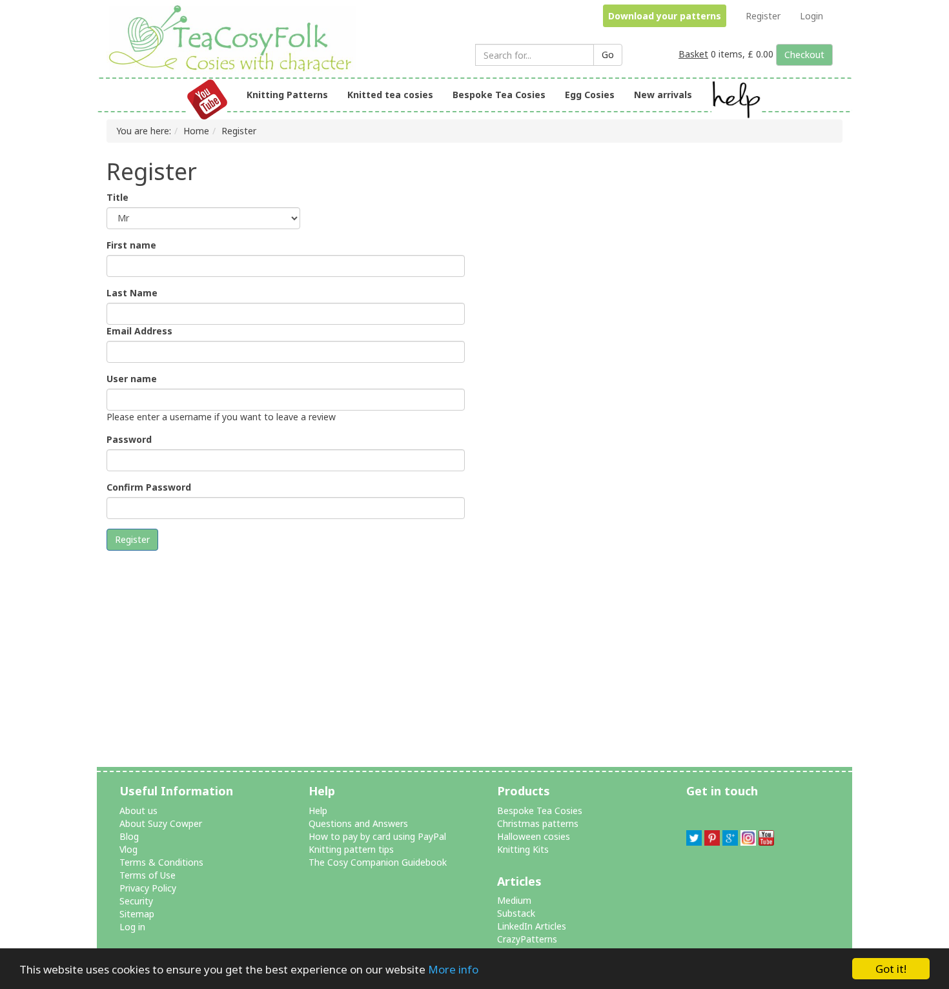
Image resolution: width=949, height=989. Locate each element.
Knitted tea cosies (390, 94)
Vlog (128, 849)
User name (132, 378)
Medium (514, 900)
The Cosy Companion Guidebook (378, 862)
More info (453, 969)
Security (136, 901)
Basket (693, 54)
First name (131, 245)
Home (196, 131)
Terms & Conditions (161, 862)
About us (138, 810)
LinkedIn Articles (531, 926)
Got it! (890, 968)
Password (129, 439)
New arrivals (663, 94)
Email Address (139, 331)
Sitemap (136, 914)
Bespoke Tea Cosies (499, 94)
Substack (516, 913)
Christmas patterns (537, 823)
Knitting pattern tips (351, 849)
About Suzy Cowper (160, 823)
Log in (132, 927)
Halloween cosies (533, 836)
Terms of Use (147, 875)
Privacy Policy (147, 888)
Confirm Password (149, 487)
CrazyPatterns (527, 939)
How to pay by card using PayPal (377, 836)
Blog (129, 836)
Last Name (132, 293)
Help (318, 810)
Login (811, 16)
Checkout (804, 54)
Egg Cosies (590, 94)
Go (608, 54)
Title (117, 197)
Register (763, 16)
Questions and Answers (358, 823)
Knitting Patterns (287, 94)
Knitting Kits (523, 849)
